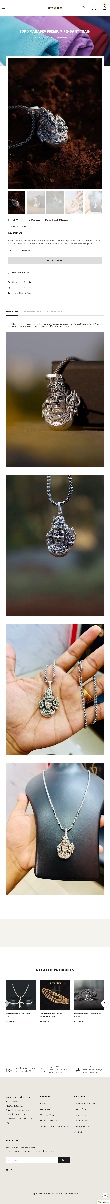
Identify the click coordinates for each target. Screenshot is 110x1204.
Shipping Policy (32, 312)
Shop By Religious (48, 1121)
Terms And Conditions (84, 1104)
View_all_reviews (19, 227)
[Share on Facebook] (25, 282)
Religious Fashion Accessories (54, 1127)
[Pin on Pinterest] (31, 282)
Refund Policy (54, 312)
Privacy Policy (81, 1109)
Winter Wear (46, 1109)
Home (43, 1104)
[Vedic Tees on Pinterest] (7, 1170)
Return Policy (80, 1121)
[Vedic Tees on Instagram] (11, 1170)
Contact (78, 1132)
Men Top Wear (47, 1115)
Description (12, 312)
